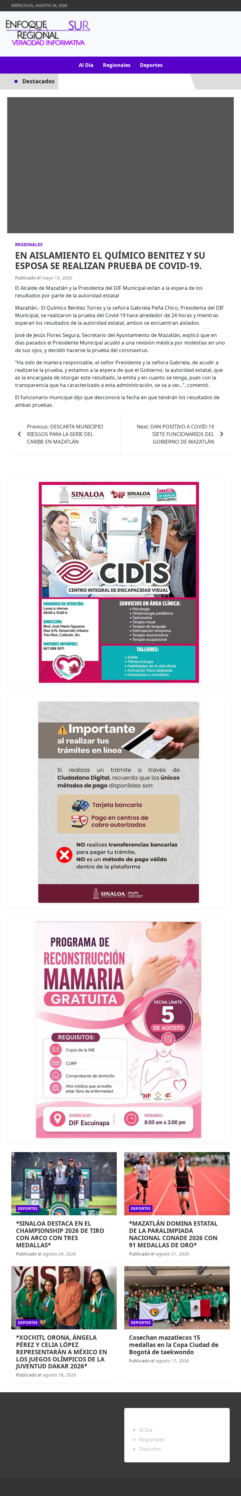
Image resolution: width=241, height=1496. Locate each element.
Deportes (151, 65)
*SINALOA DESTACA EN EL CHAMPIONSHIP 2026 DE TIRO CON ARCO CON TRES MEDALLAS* (60, 1234)
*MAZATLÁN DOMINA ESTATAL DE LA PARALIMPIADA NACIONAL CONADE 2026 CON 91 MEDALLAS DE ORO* (173, 1234)
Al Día (86, 65)
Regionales (117, 65)
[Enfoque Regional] (47, 34)
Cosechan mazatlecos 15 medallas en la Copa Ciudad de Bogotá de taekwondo (173, 1344)
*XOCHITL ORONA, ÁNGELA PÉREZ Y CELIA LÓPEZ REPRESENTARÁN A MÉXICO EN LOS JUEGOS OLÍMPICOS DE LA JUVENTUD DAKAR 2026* (61, 1351)
